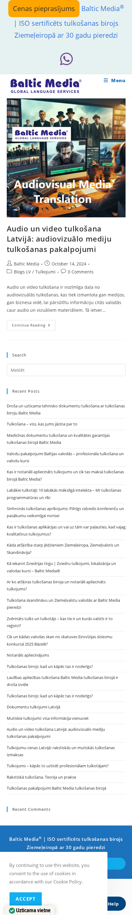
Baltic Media (26, 264)
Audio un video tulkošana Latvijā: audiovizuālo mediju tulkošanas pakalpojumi (59, 238)
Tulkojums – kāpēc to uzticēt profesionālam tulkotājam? (58, 765)
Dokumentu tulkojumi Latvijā (33, 707)
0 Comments (81, 272)
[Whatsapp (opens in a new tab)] (66, 59)
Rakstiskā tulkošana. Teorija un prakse (41, 777)
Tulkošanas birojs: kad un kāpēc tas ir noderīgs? (50, 666)
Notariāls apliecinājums (28, 655)
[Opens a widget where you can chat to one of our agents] (109, 904)
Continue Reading (34, 326)
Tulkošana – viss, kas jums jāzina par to (42, 424)
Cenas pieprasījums (44, 8)
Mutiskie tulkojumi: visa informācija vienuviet (48, 718)
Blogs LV (22, 272)
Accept (26, 899)
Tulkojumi (45, 272)
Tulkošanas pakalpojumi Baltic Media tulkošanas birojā (56, 788)
